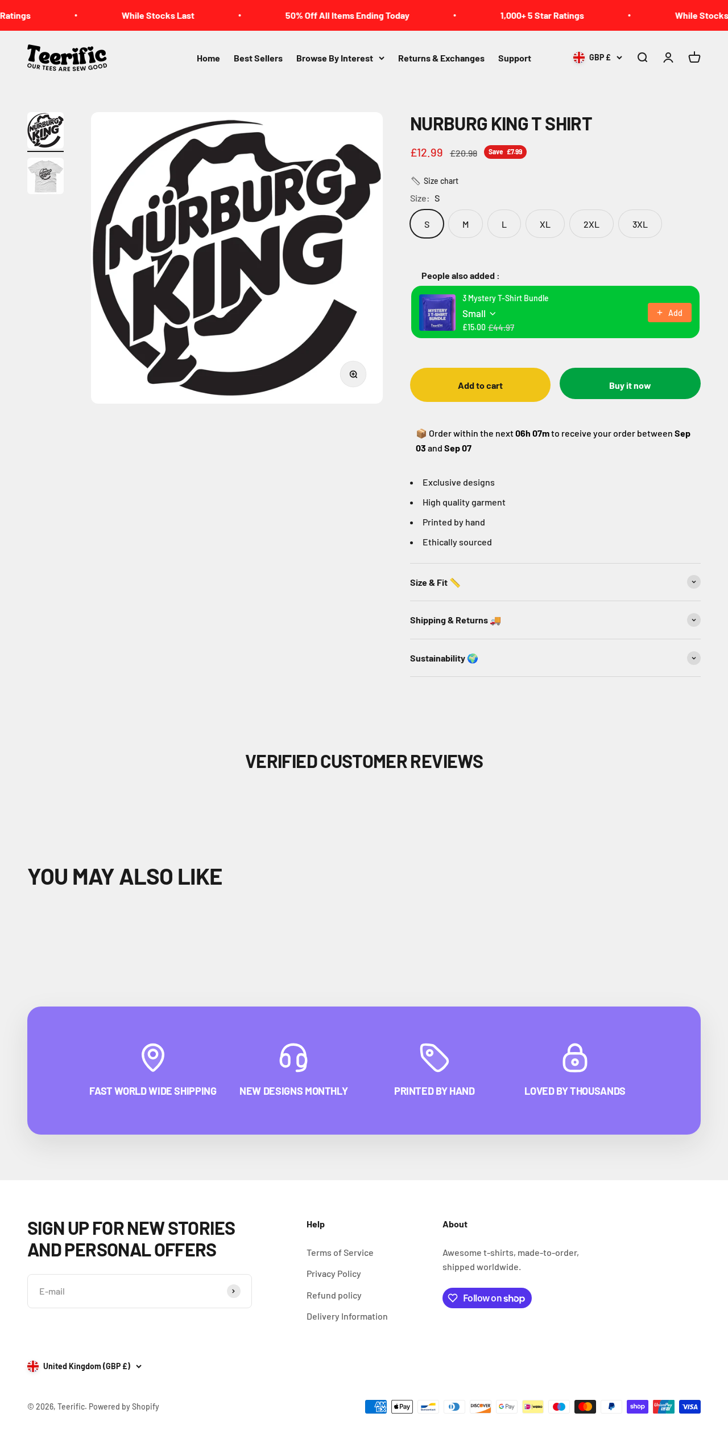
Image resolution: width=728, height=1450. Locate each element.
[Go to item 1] (45, 132)
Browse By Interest (334, 57)
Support (514, 57)
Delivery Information (347, 1316)
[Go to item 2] (45, 178)
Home (208, 57)
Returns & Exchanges (441, 57)
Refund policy (334, 1294)
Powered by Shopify (124, 1406)
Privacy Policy (334, 1273)
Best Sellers (258, 57)
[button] (434, 181)
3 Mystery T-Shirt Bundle (505, 298)
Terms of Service (340, 1252)
